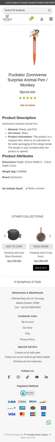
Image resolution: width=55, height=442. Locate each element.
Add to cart (14, 246)
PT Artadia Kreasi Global (36, 434)
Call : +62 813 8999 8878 (27, 307)
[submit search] (49, 10)
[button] (4, 236)
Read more (41, 246)
